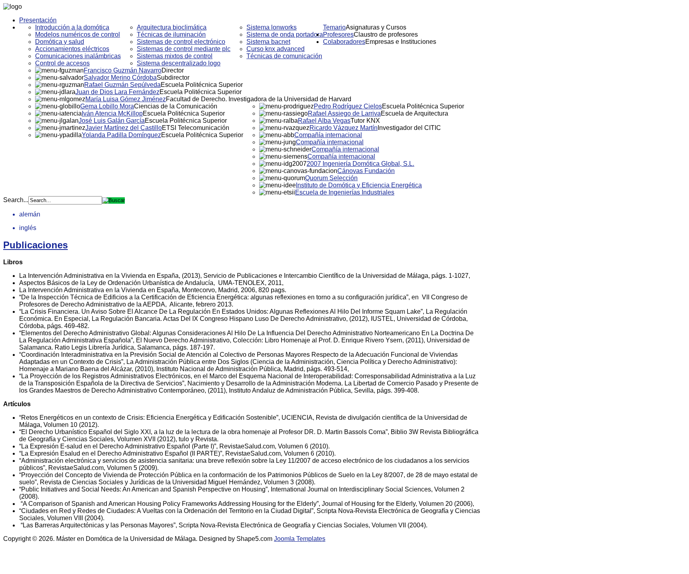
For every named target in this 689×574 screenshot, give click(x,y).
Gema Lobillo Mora (107, 106)
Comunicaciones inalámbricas (78, 56)
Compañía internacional (328, 135)
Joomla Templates (299, 538)
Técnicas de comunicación (284, 56)
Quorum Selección (331, 178)
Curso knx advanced (275, 48)
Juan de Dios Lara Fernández (117, 91)
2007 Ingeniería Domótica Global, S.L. (360, 163)
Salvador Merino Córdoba (120, 77)
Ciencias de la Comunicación (175, 106)
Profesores (338, 34)
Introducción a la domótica (72, 27)
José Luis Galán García (112, 120)
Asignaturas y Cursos (376, 27)
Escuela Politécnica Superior (202, 84)
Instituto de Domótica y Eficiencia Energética (359, 185)
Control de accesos (62, 63)
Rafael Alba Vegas (324, 120)
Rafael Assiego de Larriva (344, 113)
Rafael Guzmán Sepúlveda (122, 84)
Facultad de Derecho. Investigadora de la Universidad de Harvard (258, 99)
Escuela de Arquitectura (414, 113)
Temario (334, 27)
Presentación (38, 20)
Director (172, 70)
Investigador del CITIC (409, 127)
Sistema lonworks (271, 27)
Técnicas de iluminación (171, 34)
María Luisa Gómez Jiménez (125, 99)
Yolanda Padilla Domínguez (121, 135)
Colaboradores (344, 41)
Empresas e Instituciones (400, 41)
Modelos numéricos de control (77, 34)
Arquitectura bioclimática (172, 27)
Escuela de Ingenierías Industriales (344, 192)
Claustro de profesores (386, 34)
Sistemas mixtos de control (175, 56)
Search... (15, 200)
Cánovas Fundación (366, 170)
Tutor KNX (365, 120)
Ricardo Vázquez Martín (343, 127)
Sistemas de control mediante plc (183, 48)
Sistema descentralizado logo (178, 63)
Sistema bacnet (268, 41)
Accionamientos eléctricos (72, 48)
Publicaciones (35, 245)
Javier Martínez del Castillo (123, 127)
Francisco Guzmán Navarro (122, 70)
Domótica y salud (59, 41)
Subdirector (173, 77)
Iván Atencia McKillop (112, 113)
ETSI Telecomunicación (195, 127)
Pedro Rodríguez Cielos (348, 106)
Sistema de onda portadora (284, 34)
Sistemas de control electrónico (181, 41)
